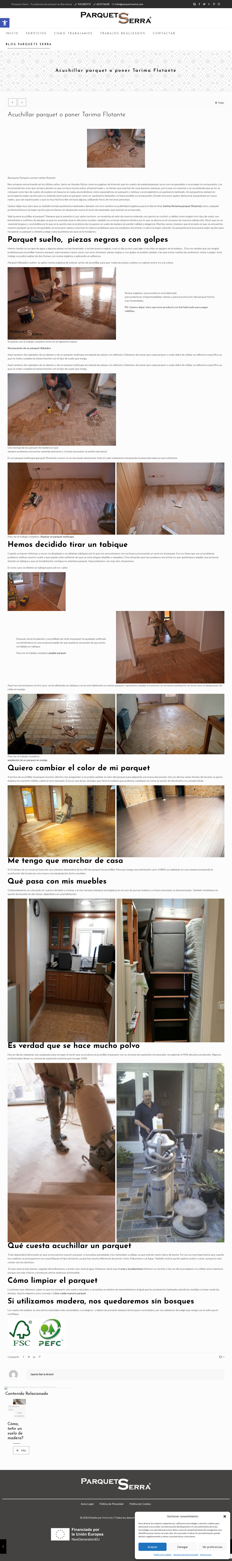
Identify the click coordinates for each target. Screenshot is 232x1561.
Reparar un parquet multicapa (57, 536)
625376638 (102, 4)
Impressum (205, 1554)
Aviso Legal (87, 1503)
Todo (221, 102)
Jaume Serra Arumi (41, 1374)
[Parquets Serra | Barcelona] (116, 18)
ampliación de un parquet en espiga (27, 760)
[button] (4, 23)
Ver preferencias (212, 1546)
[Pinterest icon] (214, 4)
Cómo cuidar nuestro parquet (69, 1293)
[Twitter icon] (204, 4)
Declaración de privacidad (185, 1554)
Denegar (182, 1546)
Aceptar (152, 1546)
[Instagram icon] (219, 4)
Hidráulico (45, 348)
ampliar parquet (57, 652)
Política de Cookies (140, 1503)
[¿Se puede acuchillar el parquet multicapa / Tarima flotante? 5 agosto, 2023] (3, 1546)
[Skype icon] (194, 4)
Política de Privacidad (111, 1503)
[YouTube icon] (209, 4)
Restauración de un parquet (24, 348)
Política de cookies (163, 1554)
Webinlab (107, 1517)
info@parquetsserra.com (129, 4)
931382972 (84, 4)
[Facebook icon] (199, 4)
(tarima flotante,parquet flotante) (182, 206)
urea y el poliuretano (131, 1268)
